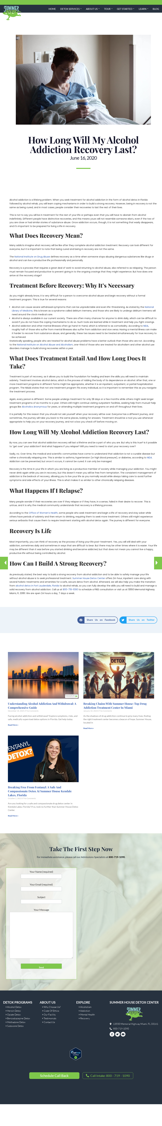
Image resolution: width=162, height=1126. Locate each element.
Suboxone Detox (15, 1025)
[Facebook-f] (112, 1034)
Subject (41, 897)
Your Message (41, 909)
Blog (156, 8)
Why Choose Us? (52, 1006)
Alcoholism (85, 1006)
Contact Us (49, 1022)
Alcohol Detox (14, 1006)
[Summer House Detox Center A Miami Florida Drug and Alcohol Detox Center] (11, 13)
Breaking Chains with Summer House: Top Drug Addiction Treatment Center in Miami (115, 705)
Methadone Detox (16, 1022)
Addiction (85, 1010)
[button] (81, 8)
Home (52, 8)
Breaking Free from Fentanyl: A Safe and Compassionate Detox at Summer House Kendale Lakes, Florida (40, 791)
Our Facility (50, 1014)
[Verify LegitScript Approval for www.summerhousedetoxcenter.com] (75, 1059)
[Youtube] (123, 1034)
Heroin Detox (14, 1010)
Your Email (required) (41, 884)
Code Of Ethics (51, 1010)
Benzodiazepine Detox (18, 1018)
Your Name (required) (41, 871)
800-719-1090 (70, 589)
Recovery (85, 1018)
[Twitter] (117, 1034)
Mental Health (87, 1014)
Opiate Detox (14, 1014)
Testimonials (50, 1018)
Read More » (13, 725)
